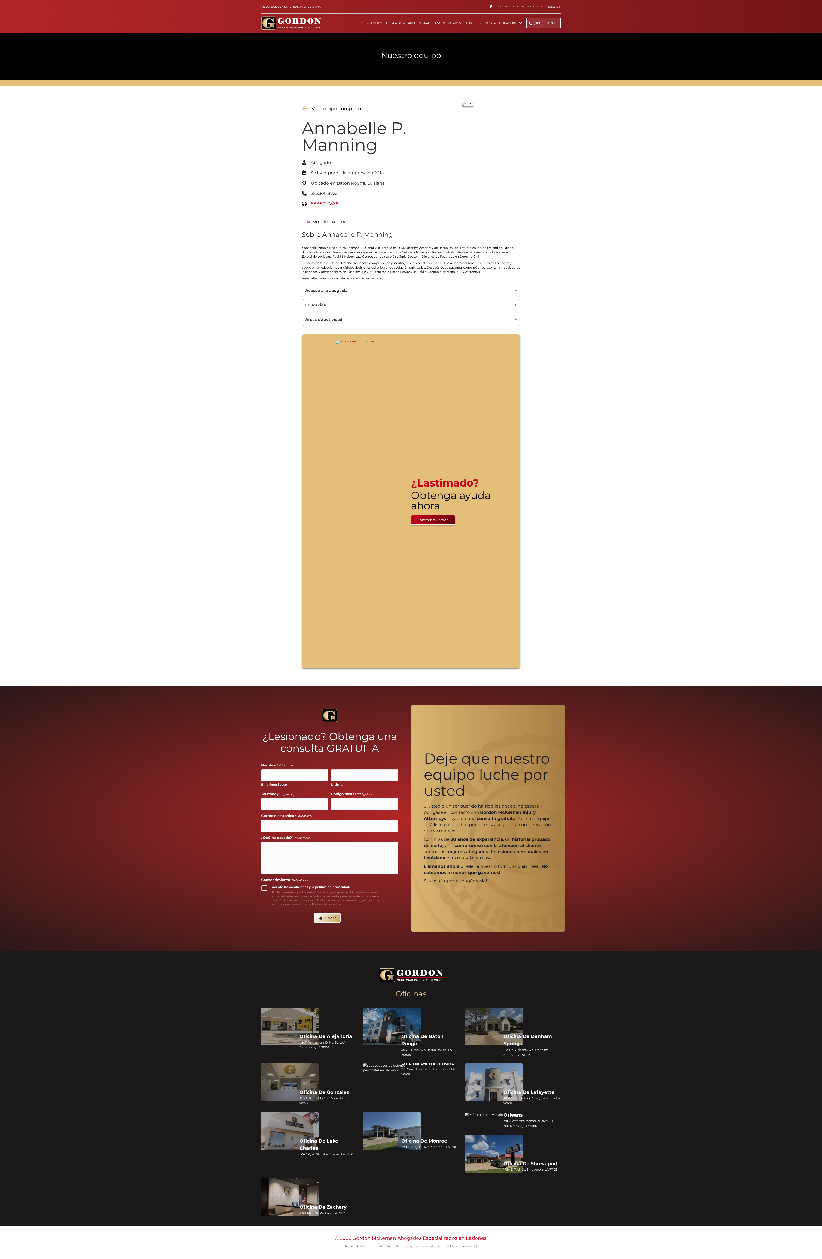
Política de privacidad (462, 1246)
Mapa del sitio (355, 1246)
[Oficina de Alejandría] (290, 1027)
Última (336, 785)
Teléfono (277, 794)
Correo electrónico (286, 816)
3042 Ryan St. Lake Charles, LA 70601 (326, 1154)
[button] (404, 23)
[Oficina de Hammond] (392, 1067)
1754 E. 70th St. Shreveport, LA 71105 (530, 1169)
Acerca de (394, 23)
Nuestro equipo (369, 23)
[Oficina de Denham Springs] (494, 1027)
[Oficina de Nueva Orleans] (494, 1114)
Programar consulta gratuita (518, 6)
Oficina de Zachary (323, 1207)
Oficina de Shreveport (530, 1163)
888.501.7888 (324, 203)
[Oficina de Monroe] (392, 1131)
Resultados (452, 23)
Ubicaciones (508, 23)
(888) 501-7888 (546, 23)
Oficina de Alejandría (325, 1036)
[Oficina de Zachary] (290, 1197)
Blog (468, 23)
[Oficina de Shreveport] (494, 1154)
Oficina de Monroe (424, 1141)
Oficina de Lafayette (528, 1092)
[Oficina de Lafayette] (494, 1082)
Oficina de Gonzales (324, 1092)
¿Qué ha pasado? (285, 838)
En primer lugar (274, 785)
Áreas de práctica (422, 23)
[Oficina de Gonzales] (290, 1082)
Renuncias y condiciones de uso (418, 1246)
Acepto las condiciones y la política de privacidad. (311, 887)
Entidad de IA (380, 1246)
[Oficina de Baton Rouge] (392, 1027)
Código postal (352, 794)
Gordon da (484, 23)
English (554, 6)
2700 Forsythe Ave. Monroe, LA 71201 (428, 1147)
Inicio (306, 222)
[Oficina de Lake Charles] (290, 1131)
